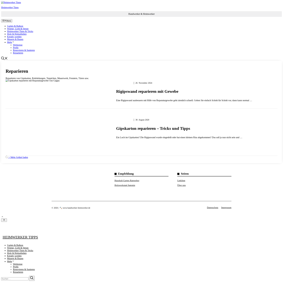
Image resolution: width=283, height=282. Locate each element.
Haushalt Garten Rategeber (127, 180)
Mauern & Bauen (15, 39)
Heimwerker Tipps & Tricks (20, 31)
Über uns (181, 185)
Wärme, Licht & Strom (17, 28)
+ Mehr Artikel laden (18, 157)
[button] (4, 59)
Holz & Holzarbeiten (17, 34)
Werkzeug (17, 45)
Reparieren (18, 53)
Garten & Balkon (15, 26)
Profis (15, 47)
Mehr (9, 42)
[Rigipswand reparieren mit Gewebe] (141, 93)
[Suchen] (32, 278)
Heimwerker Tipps (10, 7)
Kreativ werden (14, 36)
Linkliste (181, 180)
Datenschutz (212, 207)
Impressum (226, 207)
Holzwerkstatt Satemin (125, 185)
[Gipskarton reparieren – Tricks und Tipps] (141, 131)
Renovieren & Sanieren (24, 50)
